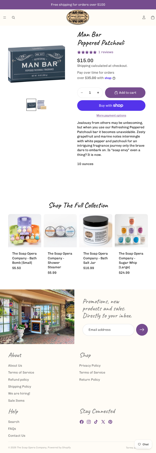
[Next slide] (60, 61)
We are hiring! (19, 393)
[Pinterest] (110, 421)
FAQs (12, 429)
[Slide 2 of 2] (41, 104)
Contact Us (16, 436)
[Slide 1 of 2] (31, 104)
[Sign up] (142, 330)
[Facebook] (81, 421)
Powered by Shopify (59, 447)
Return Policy (89, 379)
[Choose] (35, 241)
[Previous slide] (12, 61)
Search (14, 421)
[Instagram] (88, 421)
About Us (15, 365)
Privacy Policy (90, 365)
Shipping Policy (19, 386)
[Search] (13, 17)
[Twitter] (103, 421)
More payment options (111, 115)
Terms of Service (21, 372)
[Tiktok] (95, 421)
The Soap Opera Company (32, 447)
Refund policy (18, 379)
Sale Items (16, 400)
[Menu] (4, 17)
